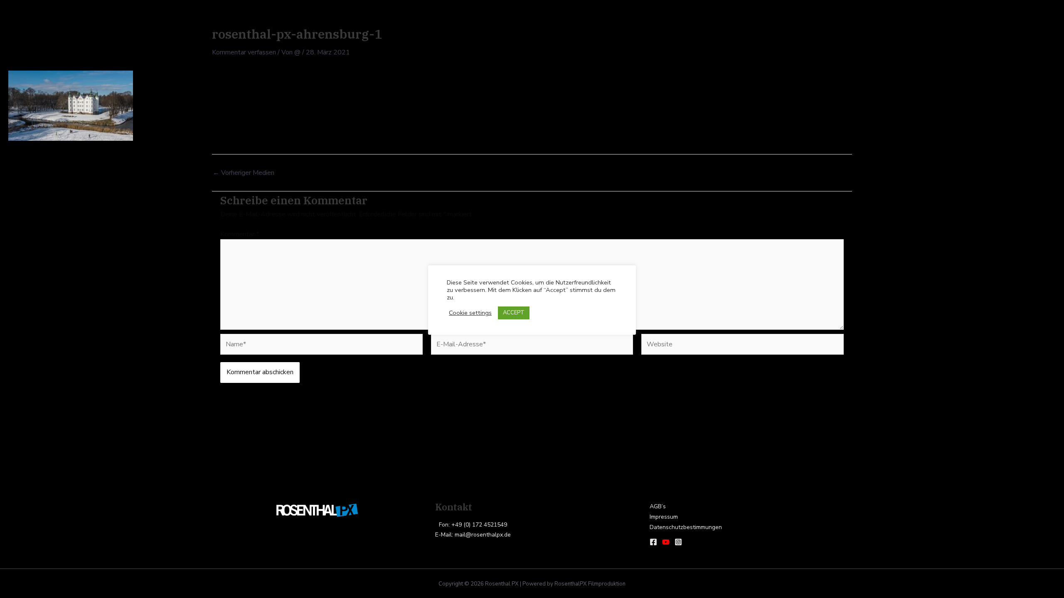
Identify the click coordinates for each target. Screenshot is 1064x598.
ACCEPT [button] (514, 312)
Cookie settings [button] (470, 312)
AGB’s (658, 506)
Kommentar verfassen (244, 52)
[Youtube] (666, 542)
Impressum (664, 517)
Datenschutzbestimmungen (686, 527)
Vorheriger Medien (243, 172)
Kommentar (239, 234)
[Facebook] (653, 542)
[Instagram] (678, 542)
